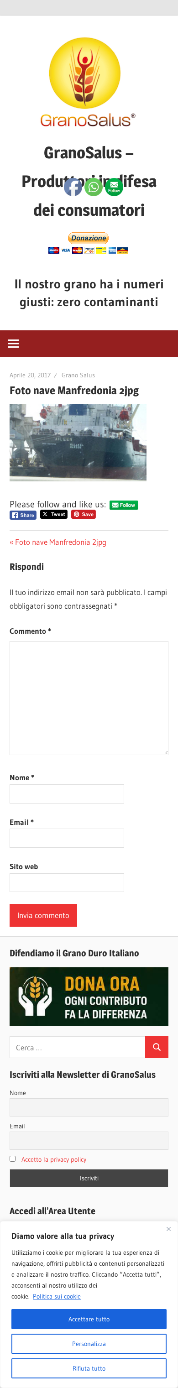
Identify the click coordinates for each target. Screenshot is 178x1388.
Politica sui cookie (57, 1296)
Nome (22, 777)
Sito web (24, 866)
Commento (30, 631)
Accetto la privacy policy (53, 1159)
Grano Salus (78, 375)
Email (22, 822)
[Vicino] (168, 1228)
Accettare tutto (89, 1319)
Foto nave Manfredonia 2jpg (60, 542)
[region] (89, 1304)
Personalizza (89, 1344)
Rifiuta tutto (89, 1368)
